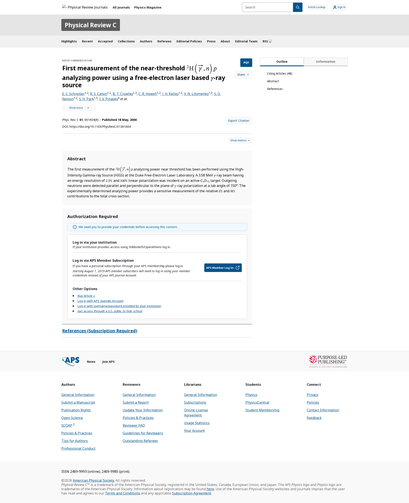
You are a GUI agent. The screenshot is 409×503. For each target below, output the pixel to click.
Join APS (108, 362)
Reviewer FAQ (134, 425)
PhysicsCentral (257, 402)
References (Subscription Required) (99, 331)
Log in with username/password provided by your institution (119, 306)
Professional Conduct (78, 448)
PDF (246, 63)
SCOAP (68, 425)
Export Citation (238, 121)
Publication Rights (76, 410)
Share (241, 74)
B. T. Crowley (123, 93)
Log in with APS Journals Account (101, 301)
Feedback (314, 417)
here (210, 489)
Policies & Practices (76, 433)
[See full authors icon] (79, 107)
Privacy (312, 394)
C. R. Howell (147, 93)
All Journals (121, 7)
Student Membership (262, 410)
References (275, 89)
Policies (313, 402)
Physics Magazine (147, 7)
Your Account (194, 430)
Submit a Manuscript (78, 402)
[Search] (297, 7)
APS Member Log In (220, 268)
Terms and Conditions (122, 493)
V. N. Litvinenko (196, 93)
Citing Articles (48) (279, 73)
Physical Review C (91, 25)
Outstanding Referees (140, 440)
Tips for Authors (74, 440)
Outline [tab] (282, 61)
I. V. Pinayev (108, 99)
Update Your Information (143, 410)
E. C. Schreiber (73, 93)
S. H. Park (86, 99)
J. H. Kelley (170, 93)
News (91, 362)
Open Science (72, 417)
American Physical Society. (94, 480)
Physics (251, 394)
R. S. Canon (98, 93)
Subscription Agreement (191, 493)
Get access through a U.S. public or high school (110, 311)
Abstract (273, 81)
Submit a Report (136, 402)
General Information (77, 394)
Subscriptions (195, 402)
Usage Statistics (197, 423)
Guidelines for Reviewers (143, 433)
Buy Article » (86, 296)
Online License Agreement (196, 413)
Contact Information (323, 410)
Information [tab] (325, 61)
